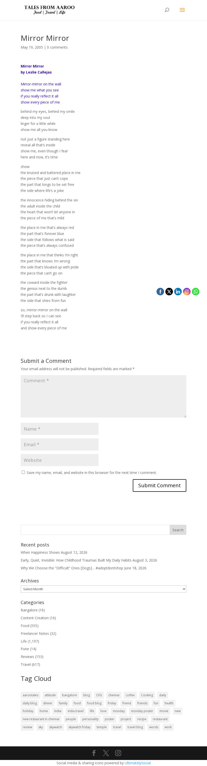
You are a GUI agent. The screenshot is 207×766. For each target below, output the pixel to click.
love (103, 711)
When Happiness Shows (40, 552)
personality (90, 719)
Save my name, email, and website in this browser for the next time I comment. (92, 472)
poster (109, 719)
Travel (26, 664)
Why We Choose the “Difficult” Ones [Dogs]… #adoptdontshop (72, 568)
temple (102, 727)
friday (112, 703)
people (71, 719)
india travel (76, 711)
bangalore (69, 695)
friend (126, 703)
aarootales (30, 695)
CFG (99, 695)
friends (142, 703)
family (63, 703)
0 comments (57, 47)
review (27, 727)
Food (25, 625)
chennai (113, 695)
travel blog (135, 727)
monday (119, 711)
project (126, 719)
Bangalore (29, 610)
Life (24, 641)
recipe (141, 719)
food (77, 703)
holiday (28, 711)
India (57, 711)
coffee (130, 695)
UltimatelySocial (138, 762)
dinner (48, 703)
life (92, 711)
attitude (50, 695)
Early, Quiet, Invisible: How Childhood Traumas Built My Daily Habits (76, 560)
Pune (25, 648)
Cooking (147, 695)
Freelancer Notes (35, 633)
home (44, 711)
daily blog (30, 703)
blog (86, 695)
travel (117, 727)
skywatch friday (79, 727)
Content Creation (35, 617)
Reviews (27, 656)
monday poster (142, 711)
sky (40, 727)
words (153, 727)
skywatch (55, 727)
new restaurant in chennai (41, 719)
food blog (94, 703)
